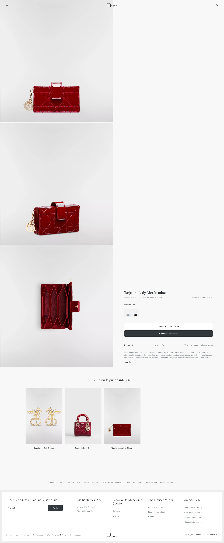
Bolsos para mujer (91, 482)
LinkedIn (68, 535)
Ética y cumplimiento (156, 512)
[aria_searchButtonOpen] (217, 5)
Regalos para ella (57, 482)
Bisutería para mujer (133, 482)
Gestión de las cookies (193, 517)
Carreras (151, 516)
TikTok (17, 535)
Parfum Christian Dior (85, 511)
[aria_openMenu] (6, 5)
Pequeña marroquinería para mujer (159, 482)
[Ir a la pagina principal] (112, 5)
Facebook (40, 535)
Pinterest (49, 535)
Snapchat (59, 535)
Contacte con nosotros (168, 333)
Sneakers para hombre (112, 482)
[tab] (129, 345)
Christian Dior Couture (86, 507)
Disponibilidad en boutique (168, 326)
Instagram (26, 535)
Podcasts (77, 535)
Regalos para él (74, 482)
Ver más (127, 362)
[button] (56, 61)
